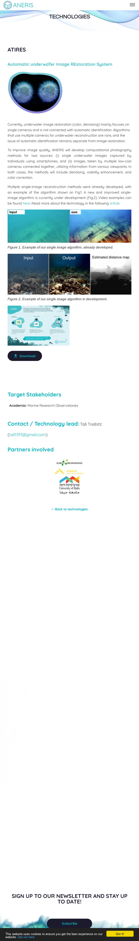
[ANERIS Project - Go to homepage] (18, 5)
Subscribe (69, 923)
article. (115, 203)
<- (69, 509)
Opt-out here (26, 937)
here (26, 203)
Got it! (120, 933)
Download (27, 356)
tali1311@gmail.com (27, 434)
